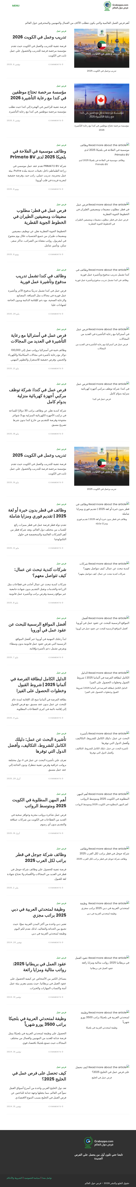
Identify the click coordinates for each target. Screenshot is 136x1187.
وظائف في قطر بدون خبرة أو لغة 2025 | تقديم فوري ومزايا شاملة (37, 513)
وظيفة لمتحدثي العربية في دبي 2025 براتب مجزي (38, 912)
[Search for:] (9, 5)
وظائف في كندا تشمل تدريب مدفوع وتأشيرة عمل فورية (41, 279)
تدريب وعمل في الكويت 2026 (39, 37)
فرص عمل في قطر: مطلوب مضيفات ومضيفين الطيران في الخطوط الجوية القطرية (39, 216)
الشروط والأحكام (14, 1177)
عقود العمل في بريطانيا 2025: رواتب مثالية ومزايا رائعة (39, 967)
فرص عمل (61, 30)
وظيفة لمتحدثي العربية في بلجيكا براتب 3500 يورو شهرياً (37, 1021)
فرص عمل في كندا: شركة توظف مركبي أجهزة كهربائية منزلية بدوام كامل (37, 395)
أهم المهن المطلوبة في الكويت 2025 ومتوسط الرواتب (39, 803)
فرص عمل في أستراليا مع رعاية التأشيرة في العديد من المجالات (38, 338)
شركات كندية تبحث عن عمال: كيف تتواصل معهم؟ (40, 572)
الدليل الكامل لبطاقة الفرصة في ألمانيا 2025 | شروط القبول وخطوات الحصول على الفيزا (38, 685)
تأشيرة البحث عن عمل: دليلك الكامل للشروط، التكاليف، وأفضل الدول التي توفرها (37, 745)
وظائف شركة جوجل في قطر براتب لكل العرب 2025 (41, 857)
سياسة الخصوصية (32, 1177)
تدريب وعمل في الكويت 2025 (39, 455)
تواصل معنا (47, 1177)
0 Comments (55, 64)
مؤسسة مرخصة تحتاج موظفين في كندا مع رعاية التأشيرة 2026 (38, 95)
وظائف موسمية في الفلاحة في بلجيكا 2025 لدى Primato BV (38, 154)
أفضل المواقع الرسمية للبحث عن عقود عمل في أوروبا (37, 627)
